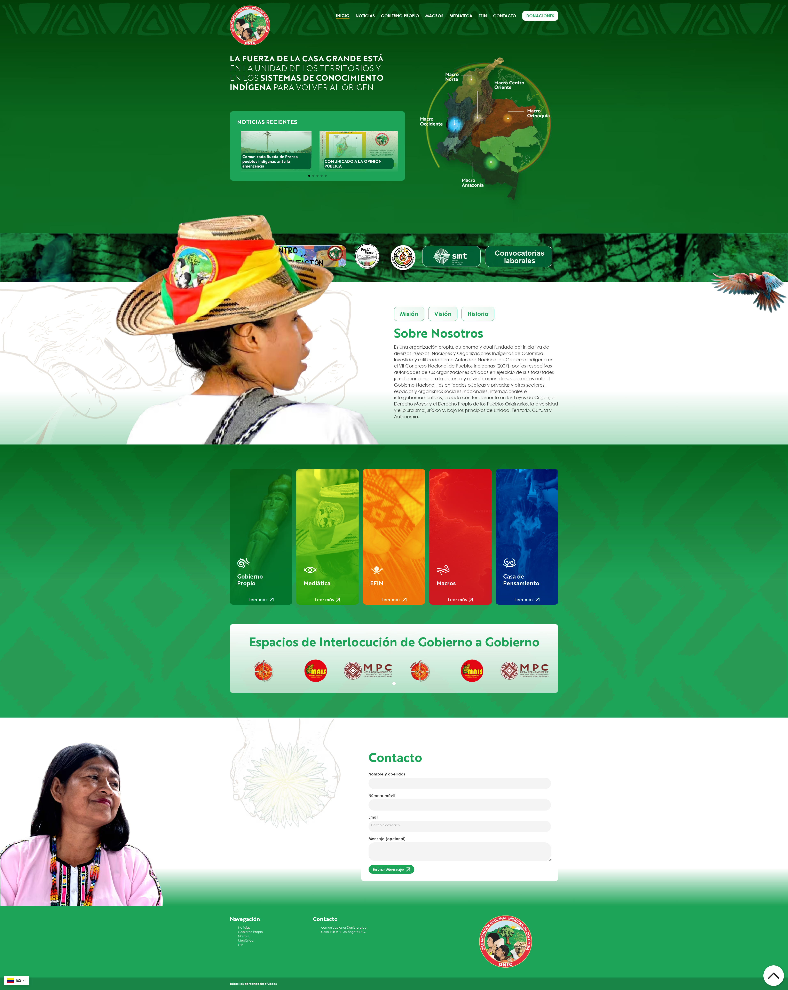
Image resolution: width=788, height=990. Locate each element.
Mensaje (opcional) (387, 838)
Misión (409, 313)
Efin (483, 15)
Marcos (243, 936)
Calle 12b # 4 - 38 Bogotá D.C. (343, 932)
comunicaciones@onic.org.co (344, 927)
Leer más (258, 599)
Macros (434, 15)
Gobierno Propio (250, 932)
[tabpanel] (263, 670)
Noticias (365, 15)
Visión (442, 313)
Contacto (504, 15)
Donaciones (540, 15)
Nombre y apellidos (387, 774)
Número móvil (382, 795)
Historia (477, 313)
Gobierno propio (400, 15)
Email (373, 817)
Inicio (342, 15)
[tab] (309, 176)
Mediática (245, 940)
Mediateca (460, 15)
